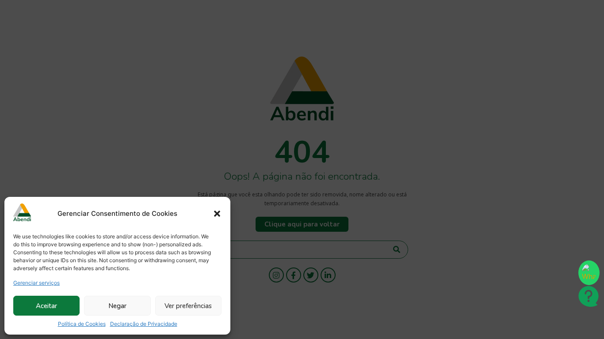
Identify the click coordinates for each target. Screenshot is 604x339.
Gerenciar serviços (36, 282)
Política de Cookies (82, 323)
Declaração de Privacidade (143, 323)
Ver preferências (188, 305)
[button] (217, 213)
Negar (117, 305)
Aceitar (46, 305)
